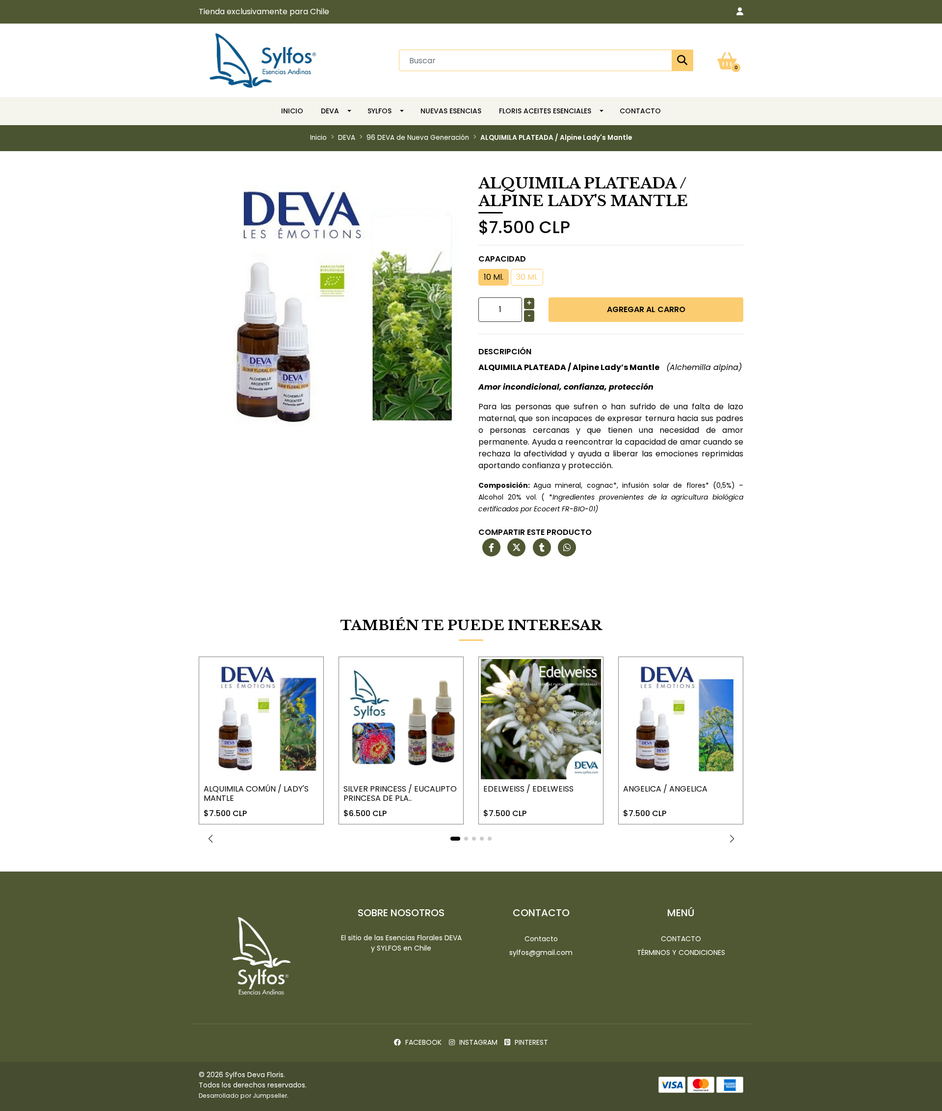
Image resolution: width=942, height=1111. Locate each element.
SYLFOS (379, 111)
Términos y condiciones (681, 952)
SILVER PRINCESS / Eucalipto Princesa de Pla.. (400, 793)
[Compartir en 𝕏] (516, 548)
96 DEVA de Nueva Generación (417, 137)
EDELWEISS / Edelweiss (528, 788)
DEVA (330, 111)
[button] (739, 12)
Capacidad (502, 259)
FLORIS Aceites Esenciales (545, 111)
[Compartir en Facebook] (491, 548)
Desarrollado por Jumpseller (243, 1095)
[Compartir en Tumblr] (542, 548)
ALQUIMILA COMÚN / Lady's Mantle (256, 793)
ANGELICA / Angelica (665, 788)
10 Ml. (493, 277)
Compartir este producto (535, 532)
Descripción (504, 351)
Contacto (640, 111)
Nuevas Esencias (450, 111)
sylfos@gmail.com (541, 952)
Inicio (292, 111)
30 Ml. (527, 277)
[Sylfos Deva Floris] (263, 59)
